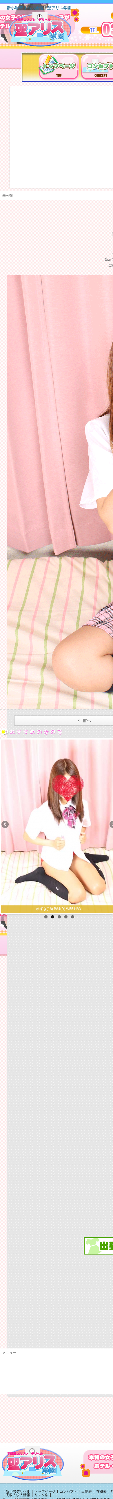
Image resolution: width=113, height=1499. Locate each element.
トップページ (44, 1491)
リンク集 (41, 1495)
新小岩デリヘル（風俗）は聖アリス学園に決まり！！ (48, 31)
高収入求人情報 (18, 1495)
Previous (5, 824)
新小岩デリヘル (18, 1491)
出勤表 (86, 1491)
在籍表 (101, 1491)
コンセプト (68, 1491)
